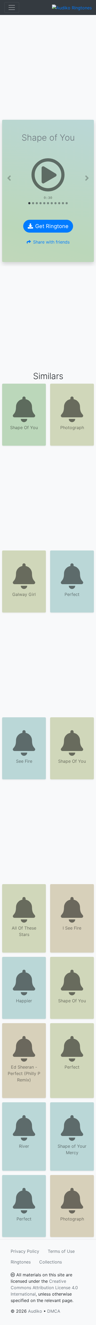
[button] (9, 178)
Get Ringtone (52, 226)
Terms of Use (61, 1251)
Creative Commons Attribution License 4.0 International (44, 1287)
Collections (50, 1262)
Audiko (35, 1311)
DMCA (53, 1311)
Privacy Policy (25, 1251)
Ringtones (21, 1262)
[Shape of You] (48, 175)
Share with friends (51, 242)
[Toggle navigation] (11, 7)
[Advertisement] (48, 67)
